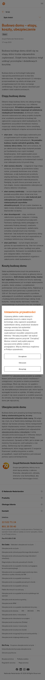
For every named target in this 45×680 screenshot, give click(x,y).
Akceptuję (22, 369)
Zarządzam (22, 356)
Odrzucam (22, 363)
